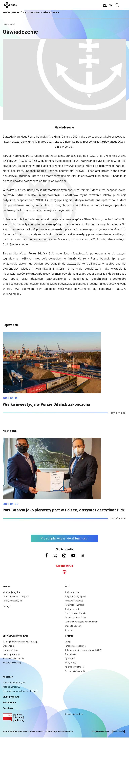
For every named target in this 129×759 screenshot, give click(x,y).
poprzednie (11, 325)
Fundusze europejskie (75, 645)
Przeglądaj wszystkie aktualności (65, 538)
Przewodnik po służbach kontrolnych (20, 691)
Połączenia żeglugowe (75, 596)
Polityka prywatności (74, 666)
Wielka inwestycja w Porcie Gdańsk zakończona (46, 404)
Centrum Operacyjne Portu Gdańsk (80, 621)
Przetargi (8, 708)
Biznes (6, 586)
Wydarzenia (9, 702)
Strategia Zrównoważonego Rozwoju (20, 641)
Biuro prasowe (11, 696)
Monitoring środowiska (75, 613)
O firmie (68, 635)
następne (10, 430)
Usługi (6, 606)
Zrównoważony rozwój (15, 635)
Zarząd (67, 641)
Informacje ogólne (11, 592)
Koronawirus (64, 566)
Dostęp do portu (72, 609)
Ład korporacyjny (11, 654)
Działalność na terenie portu (16, 596)
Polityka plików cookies (75, 671)
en (110, 5)
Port (67, 586)
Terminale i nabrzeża (74, 604)
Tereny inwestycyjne (12, 600)
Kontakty (8, 676)
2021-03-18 (10, 398)
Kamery (68, 630)
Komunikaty (70, 654)
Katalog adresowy (11, 686)
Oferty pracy (70, 662)
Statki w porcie (71, 592)
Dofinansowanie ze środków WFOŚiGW (82, 650)
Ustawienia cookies (73, 714)
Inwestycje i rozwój (73, 600)
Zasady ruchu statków (75, 617)
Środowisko (8, 645)
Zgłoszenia (69, 658)
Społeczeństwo (10, 650)
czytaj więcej (118, 412)
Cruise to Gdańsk (72, 625)
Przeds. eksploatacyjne (14, 682)
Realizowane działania (13, 658)
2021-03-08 (10, 503)
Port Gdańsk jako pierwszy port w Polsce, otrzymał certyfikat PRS (63, 509)
